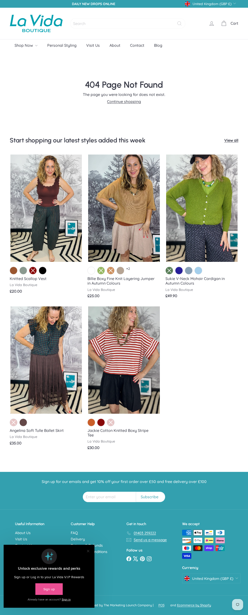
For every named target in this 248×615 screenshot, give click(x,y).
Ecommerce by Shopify (194, 605)
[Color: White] (91, 270)
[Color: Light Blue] (198, 270)
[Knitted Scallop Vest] (46, 226)
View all (231, 140)
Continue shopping (124, 101)
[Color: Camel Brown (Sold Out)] (111, 270)
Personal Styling (62, 45)
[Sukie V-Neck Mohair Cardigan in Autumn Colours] (201, 228)
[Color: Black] (42, 270)
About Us (23, 532)
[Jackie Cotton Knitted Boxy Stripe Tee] (123, 380)
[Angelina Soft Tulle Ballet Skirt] (46, 378)
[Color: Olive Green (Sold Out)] (101, 270)
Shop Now (24, 45)
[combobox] (127, 23)
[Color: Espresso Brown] (23, 422)
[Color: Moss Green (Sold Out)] (169, 270)
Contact (137, 45)
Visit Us (93, 45)
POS (161, 605)
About (114, 45)
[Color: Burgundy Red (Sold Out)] (33, 270)
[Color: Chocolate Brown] (13, 270)
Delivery (78, 539)
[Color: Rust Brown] (91, 422)
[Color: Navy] (179, 270)
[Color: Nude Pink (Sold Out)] (13, 422)
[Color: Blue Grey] (189, 270)
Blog (158, 45)
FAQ (74, 532)
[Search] (179, 23)
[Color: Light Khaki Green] (23, 270)
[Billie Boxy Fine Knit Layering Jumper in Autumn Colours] (123, 228)
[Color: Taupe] (120, 270)
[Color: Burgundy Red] (101, 422)
